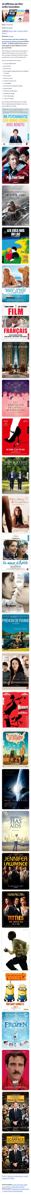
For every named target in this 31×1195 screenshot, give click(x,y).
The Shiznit (10, 1176)
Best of (11, 31)
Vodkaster (5, 1178)
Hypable (12, 1178)
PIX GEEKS (9, 28)
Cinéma (25, 31)
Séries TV (4, 33)
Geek (15, 31)
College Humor (18, 1176)
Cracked (25, 1176)
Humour (20, 31)
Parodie (11, 36)
